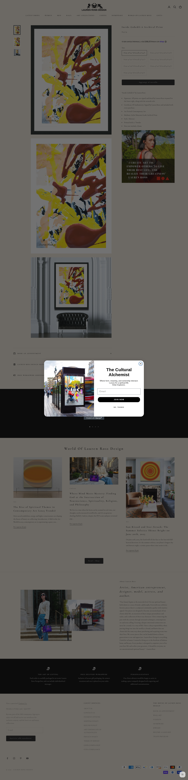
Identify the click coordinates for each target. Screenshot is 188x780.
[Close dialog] (141, 364)
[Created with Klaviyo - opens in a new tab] (94, 418)
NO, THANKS (119, 407)
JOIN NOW (119, 400)
